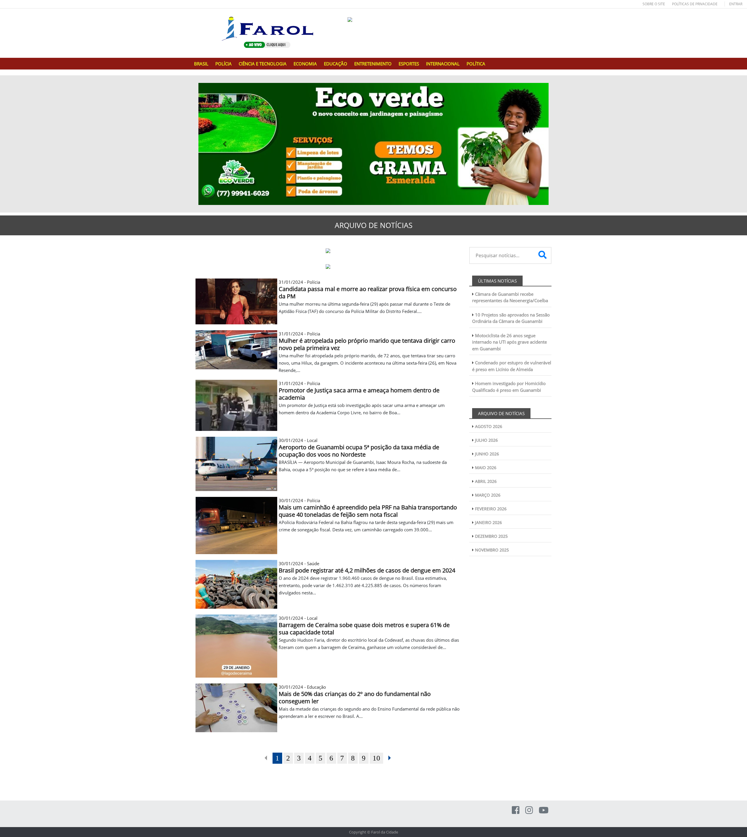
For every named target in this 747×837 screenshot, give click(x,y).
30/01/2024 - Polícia (368, 507)
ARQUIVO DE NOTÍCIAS (501, 413)
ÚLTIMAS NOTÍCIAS (497, 281)
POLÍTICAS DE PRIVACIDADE (695, 3)
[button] (224, 144)
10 (376, 758)
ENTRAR (735, 3)
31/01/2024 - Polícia (368, 289)
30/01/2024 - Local (359, 447)
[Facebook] (515, 810)
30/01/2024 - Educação (355, 694)
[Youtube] (543, 810)
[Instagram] (529, 810)
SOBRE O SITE (654, 3)
